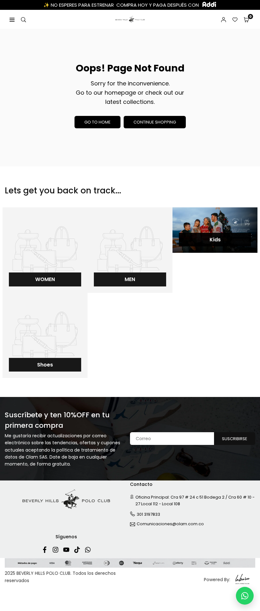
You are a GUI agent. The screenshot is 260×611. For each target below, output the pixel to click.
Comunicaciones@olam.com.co (170, 524)
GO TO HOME (97, 122)
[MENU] (12, 19)
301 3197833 (148, 514)
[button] (246, 19)
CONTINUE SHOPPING (154, 122)
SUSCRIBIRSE (234, 439)
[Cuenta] (223, 19)
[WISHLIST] (235, 19)
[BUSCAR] (23, 19)
